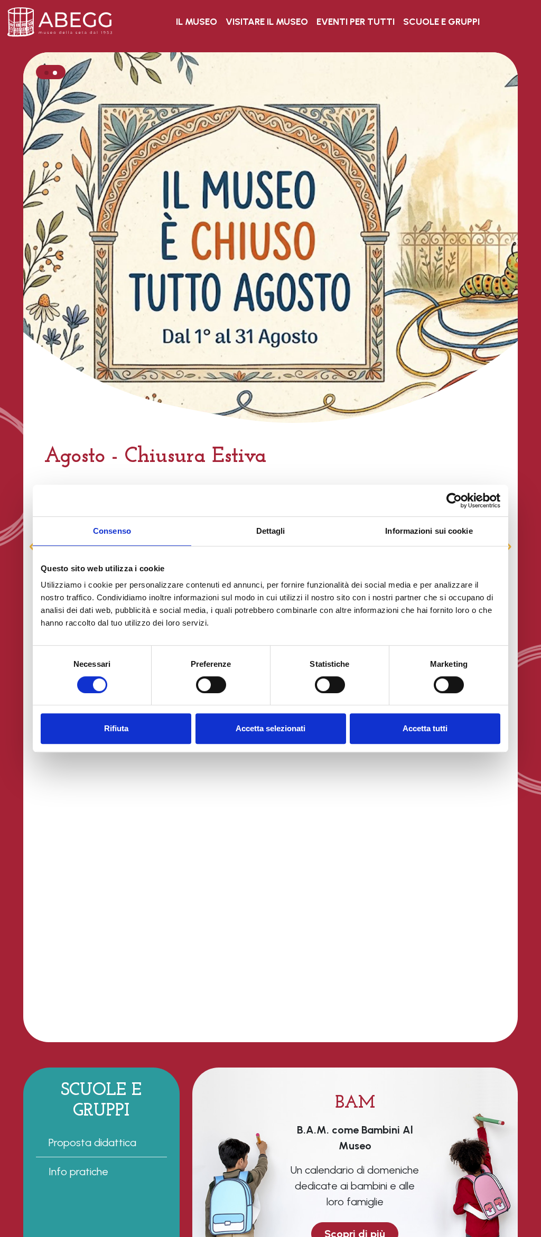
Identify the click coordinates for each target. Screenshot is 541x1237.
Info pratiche (78, 1171)
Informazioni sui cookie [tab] (428, 530)
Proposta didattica (92, 1142)
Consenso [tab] (112, 530)
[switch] (211, 684)
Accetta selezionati (270, 728)
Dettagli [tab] (270, 530)
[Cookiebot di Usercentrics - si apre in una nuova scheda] (454, 500)
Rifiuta (116, 728)
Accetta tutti (425, 728)
